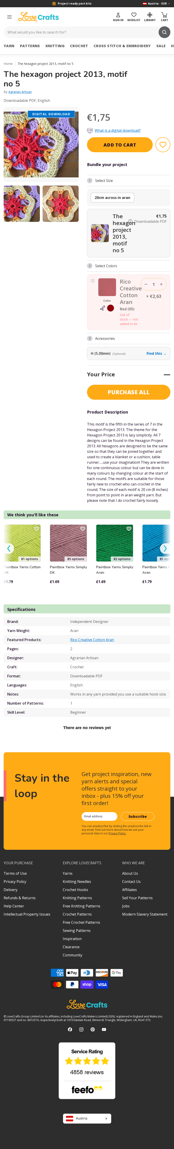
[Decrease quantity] (146, 284)
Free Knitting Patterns (81, 906)
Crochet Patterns (77, 914)
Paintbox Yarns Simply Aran (114, 570)
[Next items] (165, 548)
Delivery (10, 889)
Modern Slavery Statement (144, 914)
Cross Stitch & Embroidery (122, 45)
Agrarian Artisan (20, 92)
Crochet (79, 45)
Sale (161, 45)
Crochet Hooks (75, 889)
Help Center (14, 906)
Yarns (67, 873)
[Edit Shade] (107, 308)
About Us (130, 873)
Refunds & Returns (20, 897)
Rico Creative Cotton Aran (92, 639)
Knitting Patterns (77, 897)
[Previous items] (9, 548)
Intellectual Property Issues (27, 914)
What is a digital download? (118, 130)
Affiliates (129, 889)
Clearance (71, 946)
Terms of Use (15, 873)
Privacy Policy (117, 833)
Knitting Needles (77, 881)
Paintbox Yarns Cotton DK (22, 570)
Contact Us (131, 881)
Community (72, 955)
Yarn (9, 45)
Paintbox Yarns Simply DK (68, 570)
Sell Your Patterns (137, 897)
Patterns (30, 45)
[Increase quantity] (161, 284)
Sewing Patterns (77, 930)
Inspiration (72, 938)
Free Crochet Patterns (81, 922)
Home (8, 63)
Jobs (126, 906)
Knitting (55, 45)
